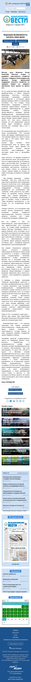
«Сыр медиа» (17, 673)
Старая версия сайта (15, 644)
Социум (15, 44)
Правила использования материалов (15, 639)
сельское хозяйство (16, 393)
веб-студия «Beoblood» (15, 679)
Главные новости (9, 41)
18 (8, 616)
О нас (7, 12)
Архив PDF (15, 564)
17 (4, 616)
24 (4, 619)
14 (19, 613)
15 (23, 613)
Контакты (21, 12)
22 (23, 616)
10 (4, 613)
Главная (15, 630)
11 (8, 613)
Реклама (14, 12)
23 (27, 616)
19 (12, 616)
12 (12, 613)
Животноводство (15, 390)
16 (27, 613)
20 (15, 616)
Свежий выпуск (22, 41)
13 (15, 613)
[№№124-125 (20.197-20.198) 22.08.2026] (15, 541)
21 (19, 616)
